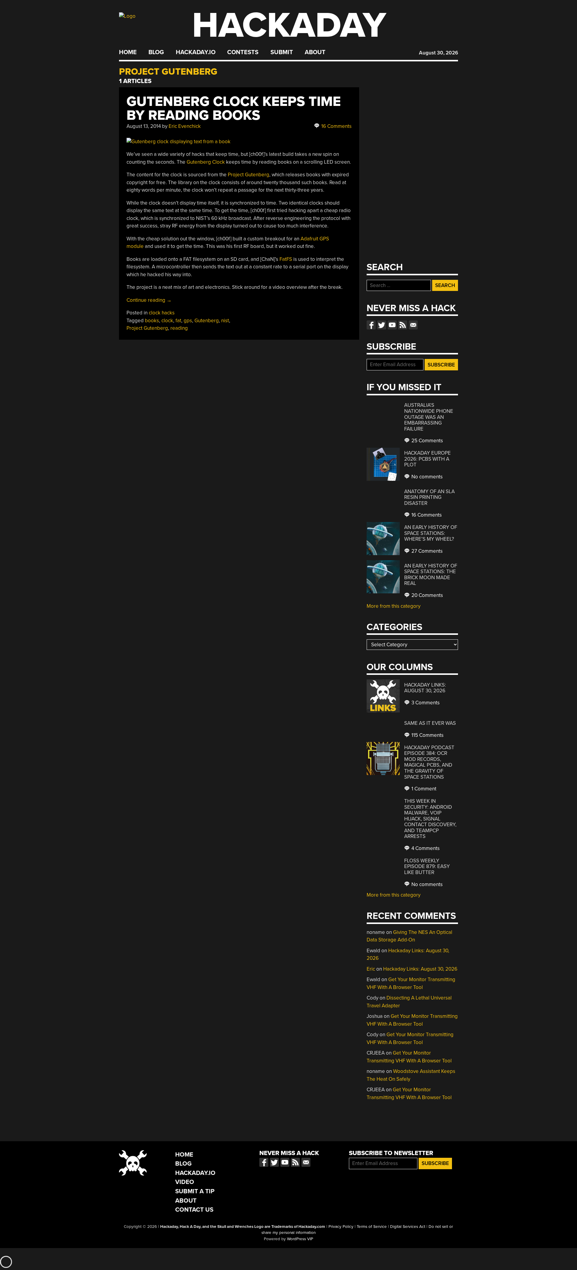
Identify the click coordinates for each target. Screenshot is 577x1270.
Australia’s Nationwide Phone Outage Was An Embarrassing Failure (428, 417)
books (152, 320)
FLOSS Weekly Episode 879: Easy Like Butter (427, 866)
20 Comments (426, 595)
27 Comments (426, 551)
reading (179, 328)
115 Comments (427, 735)
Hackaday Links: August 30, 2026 (425, 688)
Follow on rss (402, 324)
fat (178, 320)
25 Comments (426, 440)
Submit (281, 52)
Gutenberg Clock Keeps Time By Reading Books (234, 108)
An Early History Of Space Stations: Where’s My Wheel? (430, 533)
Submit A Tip (195, 1191)
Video (184, 1182)
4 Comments (425, 848)
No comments (426, 477)
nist (225, 320)
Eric (371, 969)
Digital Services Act (407, 1226)
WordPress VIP (300, 1239)
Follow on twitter (381, 324)
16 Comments (336, 126)
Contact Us (194, 1209)
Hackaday (289, 25)
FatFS (285, 259)
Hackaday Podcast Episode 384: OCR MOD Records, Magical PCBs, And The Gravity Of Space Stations (429, 762)
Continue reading (149, 300)
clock (167, 320)
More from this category (393, 606)
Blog (156, 52)
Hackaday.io (195, 52)
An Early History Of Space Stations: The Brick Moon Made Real (430, 575)
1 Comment (423, 789)
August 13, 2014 (144, 126)
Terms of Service (372, 1226)
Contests (242, 52)
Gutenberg (206, 320)
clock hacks (162, 313)
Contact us (413, 324)
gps (188, 320)
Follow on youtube (392, 324)
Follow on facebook (371, 324)
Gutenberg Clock (206, 162)
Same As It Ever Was (430, 723)
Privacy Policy (340, 1226)
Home (128, 52)
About (315, 52)
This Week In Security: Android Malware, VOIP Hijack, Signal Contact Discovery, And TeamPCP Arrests (430, 818)
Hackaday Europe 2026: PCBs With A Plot (427, 459)
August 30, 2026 (438, 53)
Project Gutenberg (248, 174)
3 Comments (425, 703)
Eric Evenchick (185, 126)
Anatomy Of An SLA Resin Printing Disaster (429, 497)
